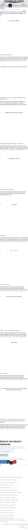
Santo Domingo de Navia (6, 510)
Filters (1, 17)
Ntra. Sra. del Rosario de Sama (7, 502)
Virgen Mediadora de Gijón (7, 485)
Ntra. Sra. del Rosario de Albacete (8, 479)
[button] (27, 17)
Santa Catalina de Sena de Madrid (8, 490)
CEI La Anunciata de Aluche (7, 517)
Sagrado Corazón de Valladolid (7, 507)
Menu (23, 4)
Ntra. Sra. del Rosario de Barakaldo (8, 482)
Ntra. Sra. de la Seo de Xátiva (7, 512)
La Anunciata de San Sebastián (7, 505)
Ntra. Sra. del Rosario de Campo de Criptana (11, 477)
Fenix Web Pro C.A (13, 520)
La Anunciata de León (5, 487)
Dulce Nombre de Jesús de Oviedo (9, 495)
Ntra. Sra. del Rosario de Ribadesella (9, 500)
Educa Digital (5, 522)
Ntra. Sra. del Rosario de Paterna (8, 497)
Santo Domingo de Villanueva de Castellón (11, 492)
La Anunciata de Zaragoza (6, 515)
